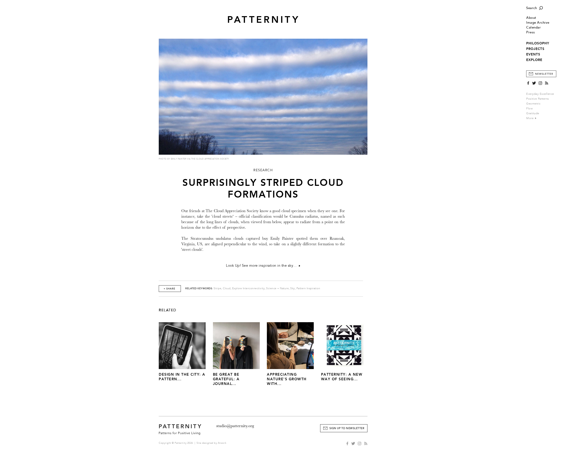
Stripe (217, 288)
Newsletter (544, 73)
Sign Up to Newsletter (346, 428)
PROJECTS (535, 49)
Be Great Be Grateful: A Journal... (226, 379)
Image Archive (537, 23)
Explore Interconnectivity (248, 288)
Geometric (533, 103)
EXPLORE (534, 60)
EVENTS (533, 54)
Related (167, 310)
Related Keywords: (199, 288)
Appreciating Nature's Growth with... (287, 379)
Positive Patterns (537, 99)
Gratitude (532, 113)
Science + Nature (277, 288)
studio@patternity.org (235, 425)
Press (530, 32)
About (531, 18)
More (530, 118)
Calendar (533, 27)
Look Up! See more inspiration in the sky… (262, 265)
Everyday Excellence (540, 94)
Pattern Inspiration (308, 288)
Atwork (222, 443)
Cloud (227, 288)
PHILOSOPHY (537, 43)
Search (531, 8)
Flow (529, 108)
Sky (292, 288)
